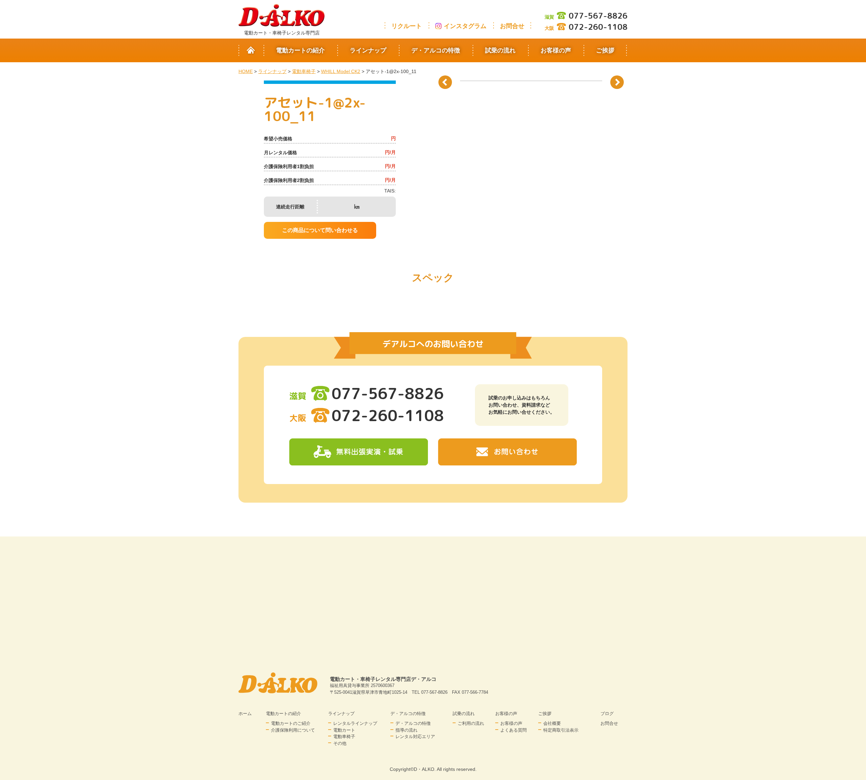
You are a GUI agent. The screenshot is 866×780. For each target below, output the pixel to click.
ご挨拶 (605, 50)
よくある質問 (513, 730)
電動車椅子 (344, 736)
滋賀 (586, 17)
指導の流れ (406, 730)
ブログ (607, 713)
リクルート (406, 26)
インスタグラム (465, 26)
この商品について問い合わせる (320, 230)
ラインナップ (368, 50)
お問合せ (512, 26)
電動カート (344, 730)
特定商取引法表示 (560, 730)
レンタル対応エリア (415, 736)
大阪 (586, 28)
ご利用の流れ (471, 723)
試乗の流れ (500, 50)
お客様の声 (556, 50)
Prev (445, 82)
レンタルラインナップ (355, 723)
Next (617, 82)
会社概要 (552, 723)
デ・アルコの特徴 (435, 50)
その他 (339, 743)
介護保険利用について (293, 730)
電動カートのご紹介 (291, 723)
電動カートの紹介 (300, 50)
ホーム (245, 713)
